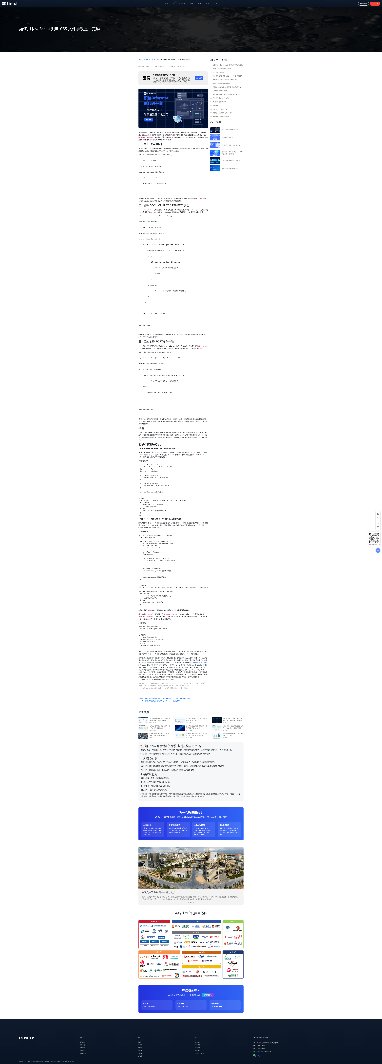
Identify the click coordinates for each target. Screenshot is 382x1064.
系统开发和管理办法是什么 (220, 116)
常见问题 (145, 59)
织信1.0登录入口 (199, 1053)
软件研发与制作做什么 (218, 109)
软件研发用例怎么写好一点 (220, 91)
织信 (205, 662)
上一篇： (164, 698)
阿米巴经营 (83, 1053)
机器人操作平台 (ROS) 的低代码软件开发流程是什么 (227, 65)
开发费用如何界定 (217, 72)
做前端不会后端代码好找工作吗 (221, 113)
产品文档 (197, 1042)
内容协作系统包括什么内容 (220, 98)
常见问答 (197, 1047)
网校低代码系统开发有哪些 (220, 83)
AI (175, 3)
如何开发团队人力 (217, 105)
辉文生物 (140, 1056)
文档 (207, 3)
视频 (199, 3)
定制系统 (182, 3)
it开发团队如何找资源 (218, 102)
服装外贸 (82, 1045)
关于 (215, 3)
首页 (166, 3)
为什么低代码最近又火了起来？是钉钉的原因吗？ (227, 76)
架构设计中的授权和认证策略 (221, 69)
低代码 (196, 662)
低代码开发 (153, 59)
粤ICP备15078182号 (68, 1061)
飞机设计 (82, 1047)
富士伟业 (140, 1047)
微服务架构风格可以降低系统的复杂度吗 (224, 80)
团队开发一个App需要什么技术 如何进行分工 (226, 94)
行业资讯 (197, 1045)
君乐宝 (139, 1042)
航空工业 (140, 1050)
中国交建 (140, 1053)
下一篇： (159, 701)
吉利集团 (140, 1045)
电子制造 (82, 1042)
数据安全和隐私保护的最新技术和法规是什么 (226, 87)
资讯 (191, 3)
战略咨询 (82, 1050)
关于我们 (197, 1050)
